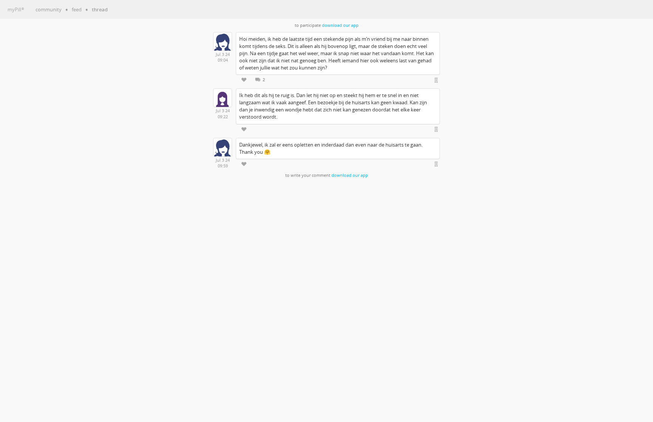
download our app (340, 25)
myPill (16, 9)
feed (77, 9)
